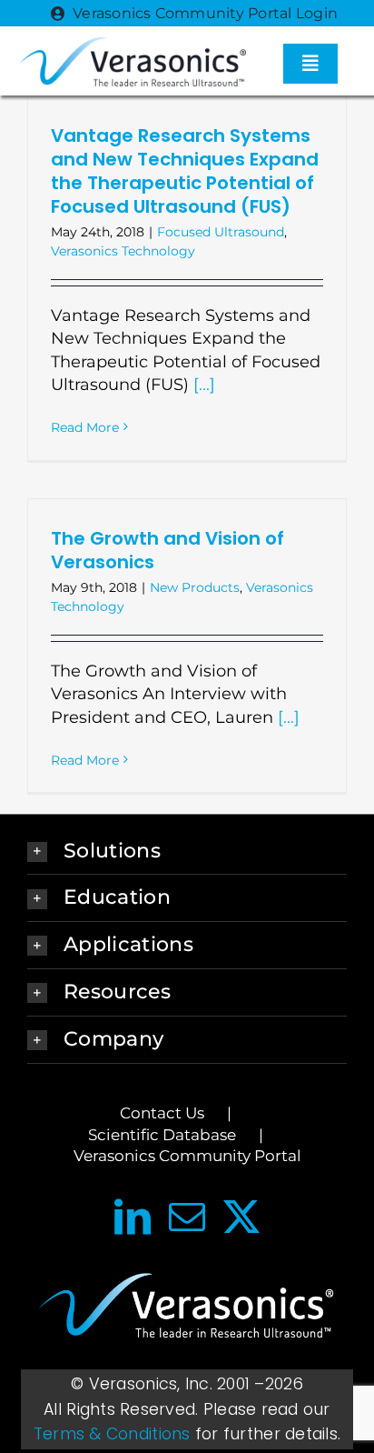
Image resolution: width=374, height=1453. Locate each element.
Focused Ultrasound (220, 232)
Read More (85, 427)
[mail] (187, 1216)
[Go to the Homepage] (187, 1310)
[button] (187, 851)
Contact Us (162, 1113)
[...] (204, 385)
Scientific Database (162, 1135)
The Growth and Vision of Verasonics (167, 550)
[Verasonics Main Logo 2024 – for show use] (132, 45)
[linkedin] (132, 1216)
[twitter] (241, 1216)
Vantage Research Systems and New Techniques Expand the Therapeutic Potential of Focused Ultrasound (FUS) (185, 171)
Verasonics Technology (123, 251)
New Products (195, 587)
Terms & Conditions (112, 1434)
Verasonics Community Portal (187, 1156)
